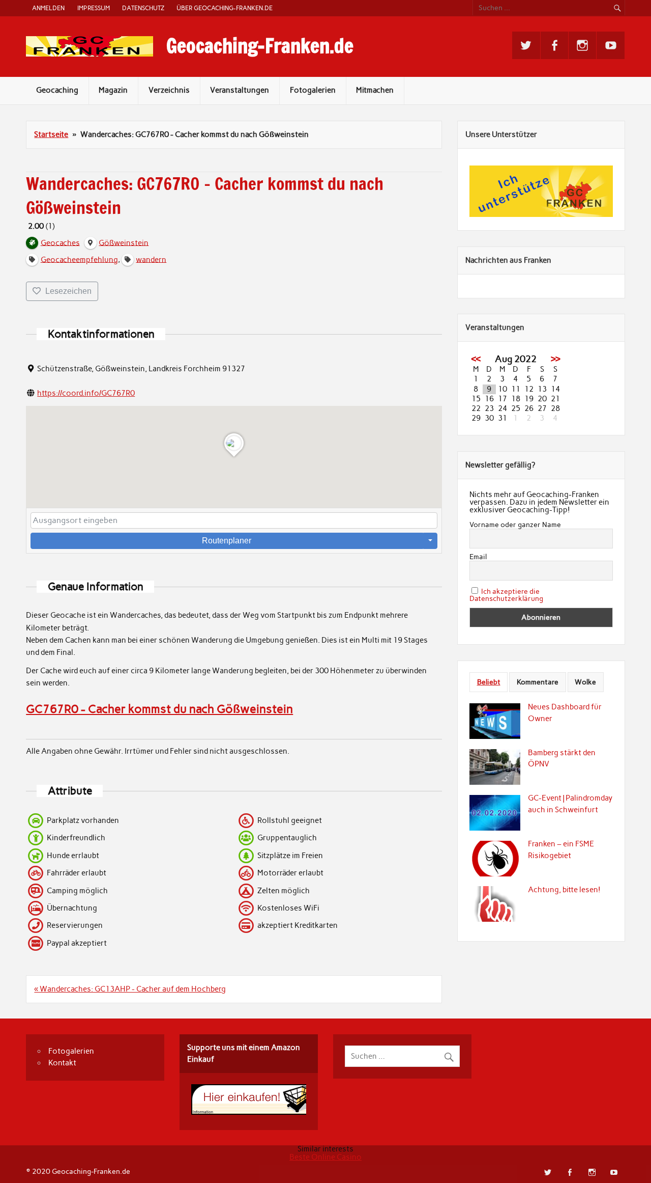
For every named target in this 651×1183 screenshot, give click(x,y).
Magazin (113, 90)
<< (476, 359)
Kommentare (537, 682)
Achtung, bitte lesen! (564, 889)
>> (555, 359)
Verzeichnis (169, 90)
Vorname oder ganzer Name (515, 525)
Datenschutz (143, 8)
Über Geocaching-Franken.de (224, 8)
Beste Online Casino (325, 1157)
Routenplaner (226, 540)
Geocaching (57, 90)
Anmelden (48, 8)
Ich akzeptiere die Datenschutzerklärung (506, 595)
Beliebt (488, 682)
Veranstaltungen (239, 90)
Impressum (93, 8)
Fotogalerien (313, 90)
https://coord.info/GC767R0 (86, 393)
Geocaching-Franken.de (259, 46)
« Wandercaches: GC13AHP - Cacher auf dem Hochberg (130, 989)
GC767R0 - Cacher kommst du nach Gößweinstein (159, 709)
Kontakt (62, 1062)
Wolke (585, 682)
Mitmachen (375, 90)
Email (478, 557)
